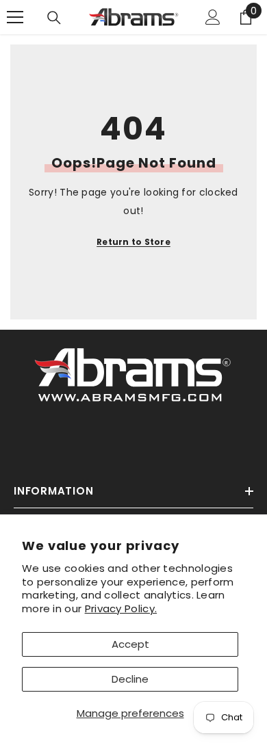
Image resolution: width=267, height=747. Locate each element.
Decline (130, 679)
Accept (130, 644)
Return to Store (133, 242)
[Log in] (212, 17)
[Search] (54, 18)
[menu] (15, 17)
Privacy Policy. (121, 608)
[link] (133, 372)
